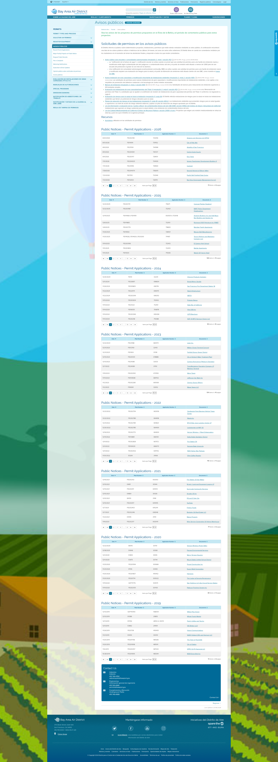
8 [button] (127, 186)
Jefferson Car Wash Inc (195, 378)
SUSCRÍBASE (122, 735)
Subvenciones (219, 17)
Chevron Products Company (196, 277)
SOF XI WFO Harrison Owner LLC (198, 319)
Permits (57, 29)
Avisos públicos (60, 46)
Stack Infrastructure (193, 291)
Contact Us (214, 697)
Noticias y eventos (160, 2)
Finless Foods (191, 508)
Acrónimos (109, 120)
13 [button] (127, 259)
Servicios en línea (173, 2)
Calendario (115, 752)
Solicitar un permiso (62, 38)
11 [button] (127, 461)
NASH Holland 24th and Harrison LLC (199, 635)
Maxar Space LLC (193, 387)
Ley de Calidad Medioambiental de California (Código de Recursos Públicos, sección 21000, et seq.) (140, 110)
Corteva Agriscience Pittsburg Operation (200, 362)
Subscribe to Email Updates (61, 67)
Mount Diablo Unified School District (199, 560)
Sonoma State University (195, 446)
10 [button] (127, 325)
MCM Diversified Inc (193, 654)
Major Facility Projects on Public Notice (65, 53)
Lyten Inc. (190, 343)
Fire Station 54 (192, 441)
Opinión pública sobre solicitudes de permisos (67, 71)
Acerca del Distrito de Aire (113, 749)
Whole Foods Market (194, 616)
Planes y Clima (190, 17)
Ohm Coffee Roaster (194, 455)
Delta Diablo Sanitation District (197, 437)
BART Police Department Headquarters (202, 210)
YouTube (190, 503)
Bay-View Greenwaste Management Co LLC (201, 180)
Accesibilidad (144, 755)
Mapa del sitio (165, 749)
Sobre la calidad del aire (64, 17)
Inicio (102, 749)
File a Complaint (58, 60)
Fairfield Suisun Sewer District (197, 352)
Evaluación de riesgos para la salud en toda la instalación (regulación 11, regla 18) (133, 96)
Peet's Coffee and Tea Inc (195, 621)
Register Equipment (61, 42)
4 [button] (120, 186)
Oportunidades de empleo (158, 752)
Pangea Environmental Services (197, 550)
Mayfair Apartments (200, 248)
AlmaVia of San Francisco (195, 147)
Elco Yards (190, 157)
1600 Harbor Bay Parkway (196, 451)
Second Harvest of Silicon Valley (197, 171)
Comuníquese (217, 2)
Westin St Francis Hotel (201, 253)
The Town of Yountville (194, 640)
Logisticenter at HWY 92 (195, 428)
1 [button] (110, 186)
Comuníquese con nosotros (138, 749)
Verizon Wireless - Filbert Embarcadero (200, 432)
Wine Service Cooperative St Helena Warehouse (203, 522)
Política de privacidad (167, 755)
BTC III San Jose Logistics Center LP (199, 423)
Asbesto (128, 15)
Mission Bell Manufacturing (203, 232)
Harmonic (190, 574)
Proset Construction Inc (195, 564)
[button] (103, 185)
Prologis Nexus (192, 300)
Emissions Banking (61, 93)
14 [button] (127, 393)
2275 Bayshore (192, 314)
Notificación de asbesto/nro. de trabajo (67, 97)
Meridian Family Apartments (203, 227)
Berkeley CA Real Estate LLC (196, 512)
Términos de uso (155, 755)
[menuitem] (148, 2)
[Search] (154, 9)
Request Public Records (60, 57)
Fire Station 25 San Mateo (195, 480)
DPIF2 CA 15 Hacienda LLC (196, 649)
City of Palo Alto (192, 143)
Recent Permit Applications (61, 50)
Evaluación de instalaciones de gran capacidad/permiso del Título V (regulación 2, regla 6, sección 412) (141, 89)
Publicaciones (184, 2)
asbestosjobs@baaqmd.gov (119, 678)
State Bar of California (194, 305)
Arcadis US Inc (192, 494)
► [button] (131, 186)
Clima (154, 13)
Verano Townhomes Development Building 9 (202, 161)
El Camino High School (201, 243)
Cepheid (190, 166)
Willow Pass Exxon (193, 612)
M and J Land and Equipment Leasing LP (200, 484)
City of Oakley (191, 644)
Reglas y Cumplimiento (101, 17)
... (123, 186)
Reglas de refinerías (145, 13)
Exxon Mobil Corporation (195, 569)
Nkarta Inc (190, 418)
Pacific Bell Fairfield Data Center (197, 175)
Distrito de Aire (148, 2)
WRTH (189, 295)
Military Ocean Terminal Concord (198, 348)
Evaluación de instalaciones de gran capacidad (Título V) (69, 80)
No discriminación (153, 749)
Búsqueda (126, 749)
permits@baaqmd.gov (117, 687)
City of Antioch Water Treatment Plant (199, 357)
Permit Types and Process (64, 33)
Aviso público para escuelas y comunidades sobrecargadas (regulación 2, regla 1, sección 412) (138, 59)
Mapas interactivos (173, 752)
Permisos (130, 17)
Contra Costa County (194, 152)
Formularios (194, 2)
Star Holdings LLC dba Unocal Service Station (202, 583)
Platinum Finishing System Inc (197, 588)
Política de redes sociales (183, 755)
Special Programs (61, 89)
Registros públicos (205, 2)
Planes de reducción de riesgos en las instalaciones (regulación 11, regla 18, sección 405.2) (137, 101)
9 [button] (127, 593)
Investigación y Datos (159, 17)
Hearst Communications (195, 630)
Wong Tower (191, 373)
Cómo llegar (62, 734)
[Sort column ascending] (115, 133)
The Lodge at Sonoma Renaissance (199, 578)
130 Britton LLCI (192, 626)
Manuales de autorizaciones (66, 85)
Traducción (174, 749)
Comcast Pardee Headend (202, 204)
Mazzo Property (192, 517)
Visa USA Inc (191, 309)
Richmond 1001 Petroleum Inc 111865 (206, 222)
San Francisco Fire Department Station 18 (201, 286)
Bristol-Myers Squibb (194, 282)
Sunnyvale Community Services (197, 489)
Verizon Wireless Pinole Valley (197, 546)
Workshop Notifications (60, 64)
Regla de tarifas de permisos (66, 107)
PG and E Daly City (193, 498)
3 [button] (117, 186)
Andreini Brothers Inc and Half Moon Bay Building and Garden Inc (206, 217)
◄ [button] (107, 186)
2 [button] (113, 186)
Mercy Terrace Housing (195, 555)
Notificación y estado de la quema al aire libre (69, 102)
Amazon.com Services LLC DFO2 (198, 138)
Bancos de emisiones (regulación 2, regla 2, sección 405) (125, 85)
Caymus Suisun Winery (195, 382)
